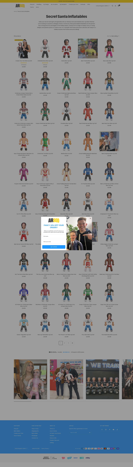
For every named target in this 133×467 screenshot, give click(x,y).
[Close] (90, 218)
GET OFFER (54, 247)
